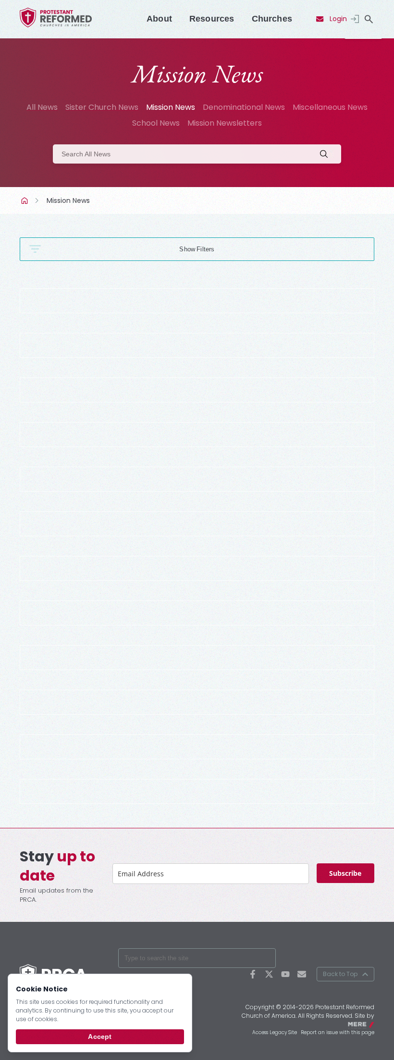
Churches (272, 19)
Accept (99, 1036)
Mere (368, 1024)
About (159, 19)
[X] (269, 974)
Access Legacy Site (274, 1032)
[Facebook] (253, 974)
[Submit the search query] (326, 154)
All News (42, 107)
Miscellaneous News (330, 107)
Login (338, 19)
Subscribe (345, 873)
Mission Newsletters (224, 123)
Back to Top (340, 974)
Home (25, 200)
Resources (211, 19)
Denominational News (244, 107)
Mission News (170, 107)
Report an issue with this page (337, 1032)
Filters (205, 249)
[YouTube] (285, 974)
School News (156, 123)
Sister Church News (101, 107)
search (368, 19)
